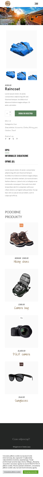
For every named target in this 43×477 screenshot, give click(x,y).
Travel (13, 130)
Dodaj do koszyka (26, 113)
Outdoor (8, 130)
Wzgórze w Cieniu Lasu (21, 447)
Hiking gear (33, 127)
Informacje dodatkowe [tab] (16, 155)
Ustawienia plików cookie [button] (12, 472)
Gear (15, 124)
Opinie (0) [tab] (9, 161)
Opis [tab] (7, 150)
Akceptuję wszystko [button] (30, 472)
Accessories (18, 127)
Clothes (25, 127)
